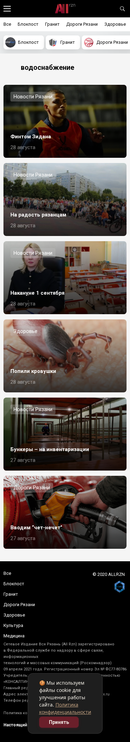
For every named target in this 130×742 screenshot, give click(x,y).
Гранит (52, 24)
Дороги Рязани (82, 24)
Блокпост (28, 24)
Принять (59, 722)
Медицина (14, 635)
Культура (13, 625)
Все (7, 24)
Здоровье (115, 24)
